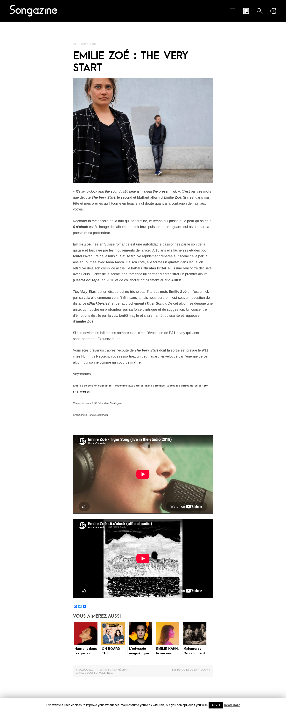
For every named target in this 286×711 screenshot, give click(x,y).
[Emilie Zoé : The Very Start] (143, 130)
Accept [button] (216, 705)
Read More (232, 705)
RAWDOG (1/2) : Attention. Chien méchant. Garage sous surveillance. (103, 671)
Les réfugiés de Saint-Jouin (190, 669)
